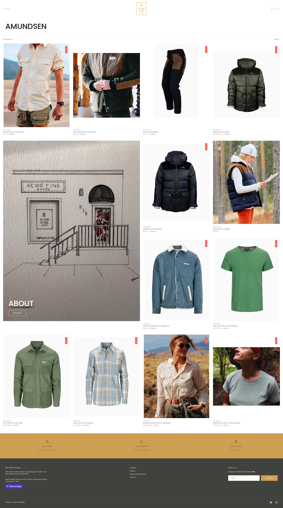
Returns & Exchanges (138, 474)
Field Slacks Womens (151, 132)
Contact (133, 468)
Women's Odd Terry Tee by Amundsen (226, 423)
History (132, 471)
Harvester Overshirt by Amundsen (156, 326)
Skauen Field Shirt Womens (83, 423)
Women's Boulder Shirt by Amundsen (156, 423)
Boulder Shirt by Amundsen (13, 132)
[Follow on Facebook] (271, 502)
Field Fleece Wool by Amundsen (84, 132)
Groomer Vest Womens (221, 229)
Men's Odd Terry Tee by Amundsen (225, 326)
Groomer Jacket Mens (221, 132)
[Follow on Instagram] (276, 502)
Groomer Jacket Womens (152, 229)
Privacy (133, 477)
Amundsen (7, 130)
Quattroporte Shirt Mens (13, 423)
